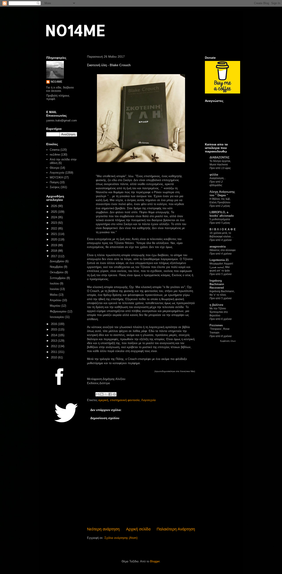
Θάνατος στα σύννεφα (223, 250)
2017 (54, 256)
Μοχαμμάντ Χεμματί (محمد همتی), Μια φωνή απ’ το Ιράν (221, 267)
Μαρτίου (55, 305)
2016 (54, 324)
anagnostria (218, 246)
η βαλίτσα (216, 304)
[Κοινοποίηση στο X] (106, 394)
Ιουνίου (55, 289)
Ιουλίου (55, 283)
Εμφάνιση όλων (228, 341)
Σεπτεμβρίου (58, 278)
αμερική (103, 400)
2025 (54, 211)
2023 (54, 222)
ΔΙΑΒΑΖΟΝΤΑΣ (220, 157)
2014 (54, 335)
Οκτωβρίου (57, 272)
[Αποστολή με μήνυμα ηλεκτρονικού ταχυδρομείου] (97, 394)
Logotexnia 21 (219, 260)
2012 (54, 346)
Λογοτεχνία (148, 400)
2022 (54, 228)
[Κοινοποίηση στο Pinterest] (114, 394)
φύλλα (214, 174)
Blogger (155, 561)
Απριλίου (56, 300)
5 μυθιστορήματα (220, 219)
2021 (54, 234)
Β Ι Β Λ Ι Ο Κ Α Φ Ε (223, 229)
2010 (54, 357)
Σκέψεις (55, 187)
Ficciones (216, 325)
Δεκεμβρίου (57, 261)
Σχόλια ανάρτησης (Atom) (120, 537)
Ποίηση (54, 182)
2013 (54, 340)
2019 (54, 245)
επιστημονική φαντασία (125, 400)
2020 (54, 239)
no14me (55, 154)
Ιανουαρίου (57, 317)
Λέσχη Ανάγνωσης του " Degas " (222, 193)
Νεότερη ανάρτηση (103, 529)
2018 (54, 250)
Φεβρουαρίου (58, 311)
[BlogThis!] (102, 394)
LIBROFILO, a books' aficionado (222, 214)
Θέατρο (54, 167)
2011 (54, 352)
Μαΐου (54, 294)
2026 (54, 206)
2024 (54, 217)
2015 (54, 329)
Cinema (54, 149)
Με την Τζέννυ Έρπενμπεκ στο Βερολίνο (219, 312)
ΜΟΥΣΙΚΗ (56, 177)
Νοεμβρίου (57, 266)
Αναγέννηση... (218, 178)
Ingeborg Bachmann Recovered (217, 284)
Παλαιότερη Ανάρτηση (176, 529)
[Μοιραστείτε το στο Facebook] (110, 394)
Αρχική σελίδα (138, 529)
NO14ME (75, 30)
